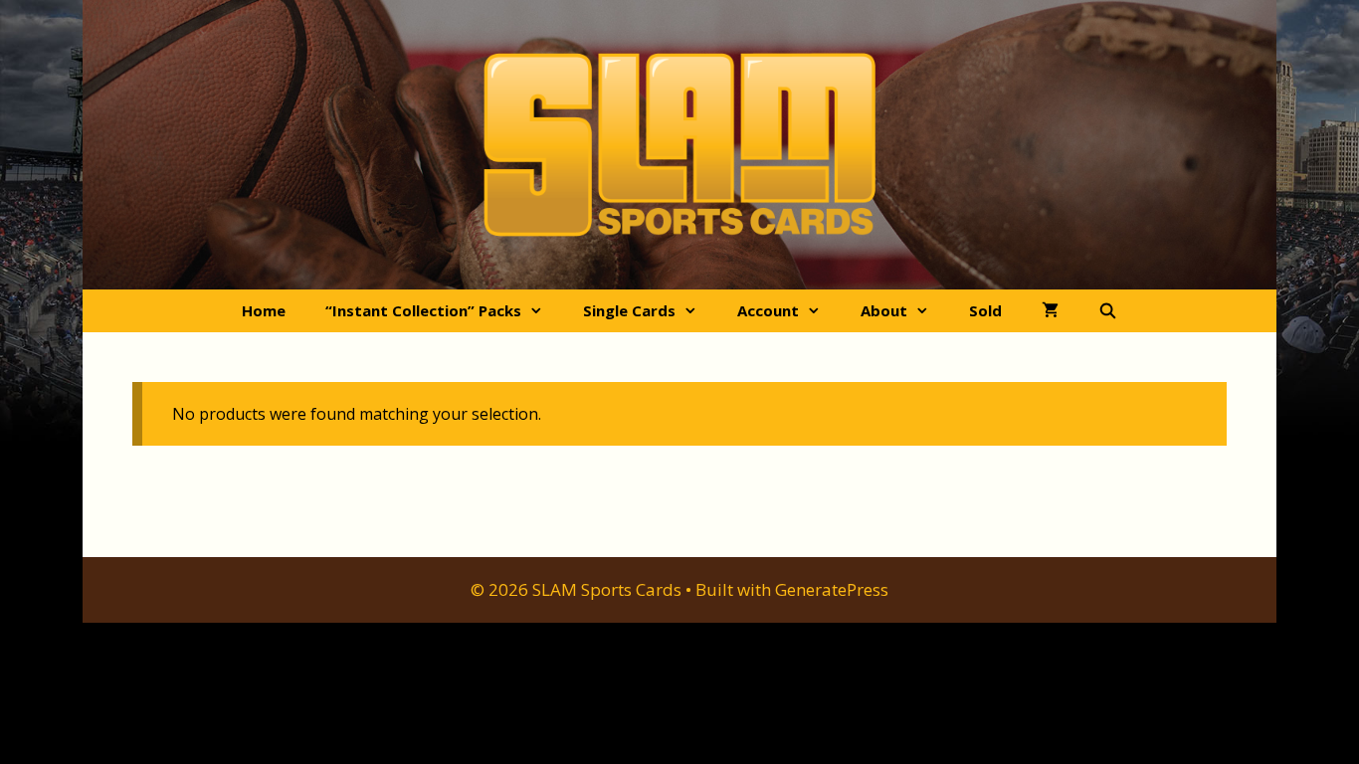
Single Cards (629, 310)
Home (264, 310)
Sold (985, 310)
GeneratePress (831, 589)
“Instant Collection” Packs (423, 310)
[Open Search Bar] (1107, 310)
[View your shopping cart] (1050, 310)
